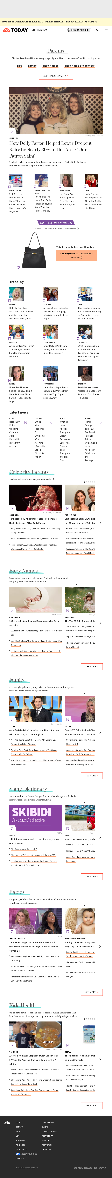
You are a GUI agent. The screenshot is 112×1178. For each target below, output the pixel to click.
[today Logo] (7, 1122)
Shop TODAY (46, 1150)
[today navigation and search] (106, 30)
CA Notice (20, 1159)
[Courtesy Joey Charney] (35, 1034)
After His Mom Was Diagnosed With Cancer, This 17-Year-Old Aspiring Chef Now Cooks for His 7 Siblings (33, 1060)
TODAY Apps (20, 1140)
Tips (19, 66)
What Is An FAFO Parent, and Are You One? (86, 839)
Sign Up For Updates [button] (54, 76)
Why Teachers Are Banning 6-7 (24, 849)
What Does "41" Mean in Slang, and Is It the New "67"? (33, 855)
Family (32, 66)
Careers (45, 1127)
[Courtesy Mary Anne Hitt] (56, 110)
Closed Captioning (49, 1131)
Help (18, 1131)
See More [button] (90, 666)
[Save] (12, 131)
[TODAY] (35, 818)
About (18, 1122)
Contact (19, 1127)
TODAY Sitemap (47, 1136)
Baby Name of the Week (79, 66)
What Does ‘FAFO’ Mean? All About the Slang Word (88, 851)
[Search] (97, 30)
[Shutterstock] (35, 600)
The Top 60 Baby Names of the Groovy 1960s (87, 621)
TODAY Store (46, 1145)
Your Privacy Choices (29, 1154)
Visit (17, 1136)
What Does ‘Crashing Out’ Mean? (80, 845)
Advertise (45, 1140)
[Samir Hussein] (35, 709)
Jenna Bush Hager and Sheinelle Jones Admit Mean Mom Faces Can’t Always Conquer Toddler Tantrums (33, 946)
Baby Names (50, 66)
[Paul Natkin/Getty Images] (35, 498)
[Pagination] (84, 482)
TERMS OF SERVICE (48, 1122)
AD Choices (20, 1145)
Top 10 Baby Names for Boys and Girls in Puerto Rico (89, 637)
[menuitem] (39, 30)
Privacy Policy (21, 1150)
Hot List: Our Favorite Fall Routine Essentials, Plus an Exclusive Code (48, 21)
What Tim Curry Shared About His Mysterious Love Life (34, 539)
